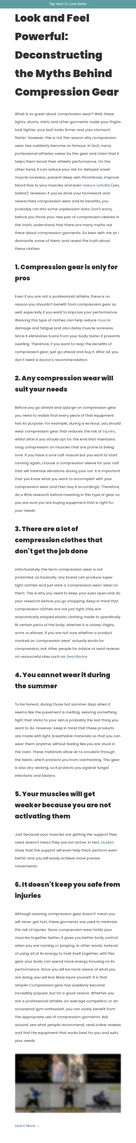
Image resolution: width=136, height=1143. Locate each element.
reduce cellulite (96, 185)
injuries (109, 431)
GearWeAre (76, 656)
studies (107, 842)
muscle (104, 320)
